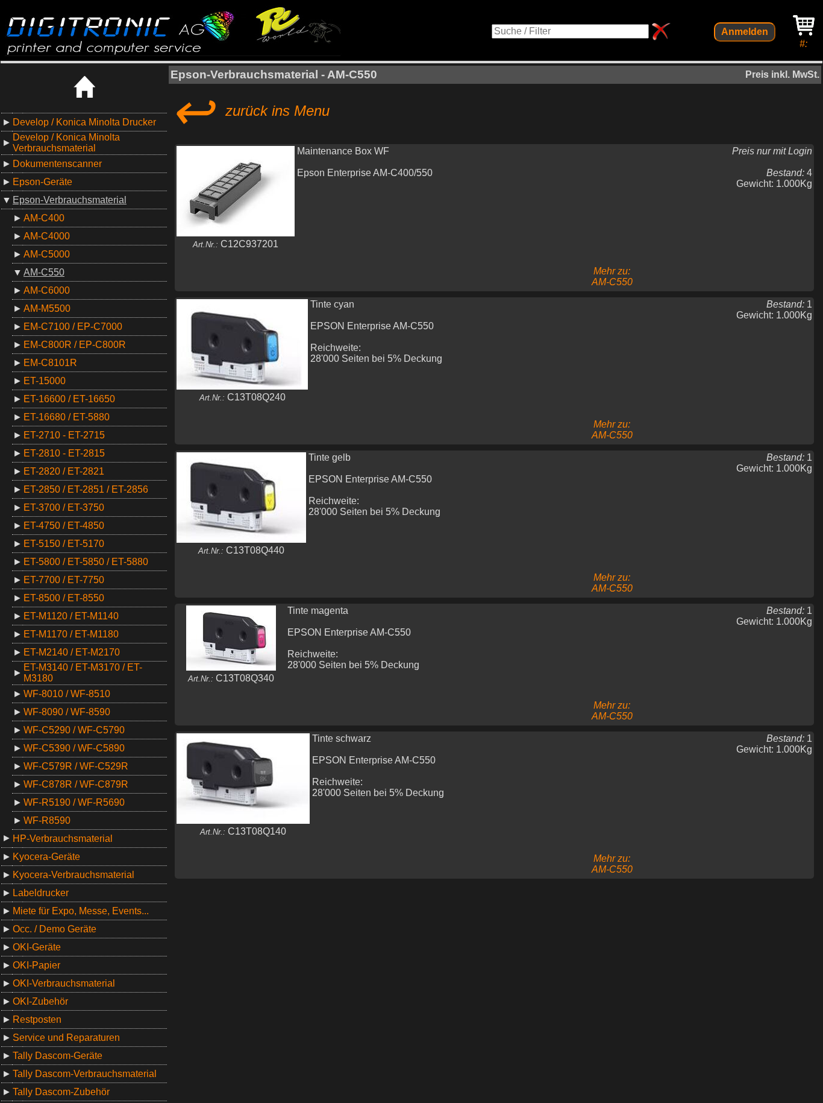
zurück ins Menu (250, 111)
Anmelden (744, 32)
